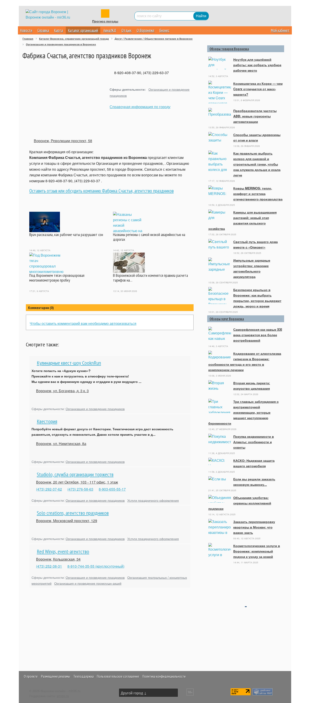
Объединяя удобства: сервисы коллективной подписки (239, 503)
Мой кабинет (280, 30)
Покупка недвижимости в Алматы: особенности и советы (253, 442)
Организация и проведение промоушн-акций (87, 583)
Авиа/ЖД (109, 30)
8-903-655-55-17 (112, 489)
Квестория (47, 421)
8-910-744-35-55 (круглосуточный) (95, 566)
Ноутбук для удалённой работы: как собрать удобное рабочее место (257, 65)
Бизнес (164, 30)
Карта (58, 30)
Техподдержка (83, 676)
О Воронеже (145, 30)
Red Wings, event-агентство (63, 551)
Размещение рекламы (55, 676)
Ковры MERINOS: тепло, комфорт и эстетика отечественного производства (258, 193)
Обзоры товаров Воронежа (229, 48)
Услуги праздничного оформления (153, 500)
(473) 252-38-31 (49, 566)
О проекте (31, 676)
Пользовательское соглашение (118, 676)
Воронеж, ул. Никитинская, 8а (61, 443)
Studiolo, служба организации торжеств (75, 474)
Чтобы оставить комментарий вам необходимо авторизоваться (83, 323)
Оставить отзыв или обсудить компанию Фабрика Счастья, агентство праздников (101, 190)
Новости (26, 30)
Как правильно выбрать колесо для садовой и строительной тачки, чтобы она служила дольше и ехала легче (256, 164)
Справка (43, 30)
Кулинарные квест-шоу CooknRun (69, 362)
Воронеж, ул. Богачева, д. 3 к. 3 (62, 390)
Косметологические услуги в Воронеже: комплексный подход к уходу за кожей (256, 551)
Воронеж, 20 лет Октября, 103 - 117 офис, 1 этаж (77, 482)
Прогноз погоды (105, 21)
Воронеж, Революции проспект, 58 (63, 140)
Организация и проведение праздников (95, 408)
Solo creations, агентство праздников (73, 512)
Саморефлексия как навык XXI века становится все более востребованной (257, 335)
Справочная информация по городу (140, 106)
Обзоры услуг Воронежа (226, 318)
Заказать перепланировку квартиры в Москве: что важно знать (254, 527)
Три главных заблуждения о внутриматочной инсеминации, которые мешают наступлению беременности (243, 412)
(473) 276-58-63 (80, 489)
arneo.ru (63, 695)
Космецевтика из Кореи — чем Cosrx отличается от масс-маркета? (258, 89)
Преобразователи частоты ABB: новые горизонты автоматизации (255, 116)
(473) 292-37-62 (49, 489)
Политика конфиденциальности (164, 676)
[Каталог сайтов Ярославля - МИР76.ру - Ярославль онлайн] (262, 691)
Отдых (126, 30)
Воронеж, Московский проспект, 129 (66, 520)
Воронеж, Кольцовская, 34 (58, 559)
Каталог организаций (83, 30)
